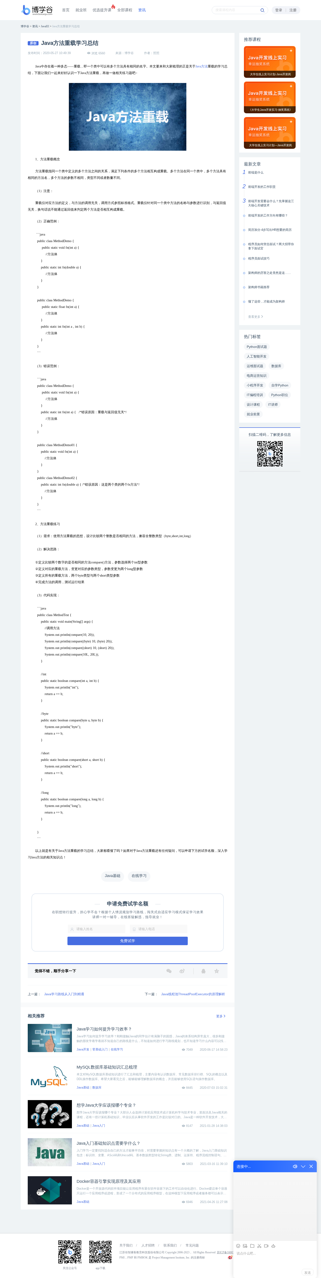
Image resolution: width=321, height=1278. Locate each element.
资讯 (142, 10)
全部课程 (124, 10)
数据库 (97, 1087)
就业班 (81, 10)
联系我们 (170, 1245)
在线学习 (117, 1049)
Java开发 (83, 1049)
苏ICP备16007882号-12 (231, 1252)
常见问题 (192, 1245)
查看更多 (254, 317)
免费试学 (127, 941)
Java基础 (83, 1087)
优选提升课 (102, 10)
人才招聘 (148, 1245)
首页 (66, 10)
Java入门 (98, 1125)
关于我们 (126, 1245)
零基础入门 (100, 1049)
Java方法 (202, 66)
